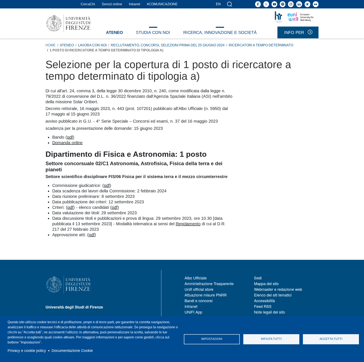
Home (51, 45)
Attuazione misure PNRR (206, 295)
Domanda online (67, 142)
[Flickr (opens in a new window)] (315, 4)
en (218, 4)
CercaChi (88, 4)
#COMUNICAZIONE (162, 4)
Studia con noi (153, 32)
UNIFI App (193, 312)
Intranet (134, 4)
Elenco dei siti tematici (273, 295)
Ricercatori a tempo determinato (261, 45)
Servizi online (112, 4)
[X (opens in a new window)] (266, 4)
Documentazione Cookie (72, 351)
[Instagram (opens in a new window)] (291, 4)
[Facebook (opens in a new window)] (258, 4)
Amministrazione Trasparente (209, 283)
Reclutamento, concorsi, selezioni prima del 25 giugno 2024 (168, 45)
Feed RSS (263, 306)
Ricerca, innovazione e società (220, 32)
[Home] (68, 23)
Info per (294, 32)
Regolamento (188, 223)
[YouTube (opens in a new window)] (274, 4)
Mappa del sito (266, 283)
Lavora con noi (92, 45)
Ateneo (114, 32)
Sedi (258, 277)
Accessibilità (264, 300)
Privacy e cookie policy (27, 351)
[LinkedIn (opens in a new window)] (299, 4)
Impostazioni (211, 339)
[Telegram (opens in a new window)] (307, 4)
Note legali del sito (269, 312)
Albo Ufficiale (196, 277)
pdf (70, 137)
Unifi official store (199, 289)
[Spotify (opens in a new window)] (282, 4)
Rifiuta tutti (271, 339)
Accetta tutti (331, 339)
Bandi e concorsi (199, 300)
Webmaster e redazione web (278, 289)
